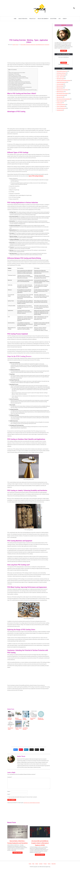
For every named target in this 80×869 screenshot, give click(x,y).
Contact (41, 863)
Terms (49, 863)
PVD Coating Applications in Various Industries (17, 76)
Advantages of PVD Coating (14, 73)
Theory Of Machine (61, 106)
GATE (60, 18)
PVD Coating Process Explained (15, 79)
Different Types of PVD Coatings (15, 75)
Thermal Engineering (61, 108)
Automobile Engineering (26, 44)
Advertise (53, 863)
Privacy (45, 863)
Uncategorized (60, 110)
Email (8, 794)
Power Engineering (61, 100)
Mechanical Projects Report (62, 93)
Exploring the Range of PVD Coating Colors (17, 88)
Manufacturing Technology (43, 44)
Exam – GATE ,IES (60, 76)
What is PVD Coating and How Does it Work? (17, 72)
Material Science (60, 91)
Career (64, 18)
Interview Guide (60, 84)
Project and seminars (43, 18)
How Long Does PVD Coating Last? (15, 85)
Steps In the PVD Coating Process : (15, 80)
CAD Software (53, 18)
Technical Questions (61, 104)
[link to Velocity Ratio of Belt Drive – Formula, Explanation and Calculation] (17, 832)
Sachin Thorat (15, 44)
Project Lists (59, 102)
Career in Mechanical (61, 74)
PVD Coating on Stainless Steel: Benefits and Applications (19, 81)
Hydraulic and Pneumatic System (63, 80)
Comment (9, 777)
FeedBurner (66, 64)
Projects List (32, 18)
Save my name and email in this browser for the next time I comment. (23, 797)
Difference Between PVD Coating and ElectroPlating (18, 77)
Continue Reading (17, 852)
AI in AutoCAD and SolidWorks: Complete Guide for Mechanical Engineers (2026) (40, 843)
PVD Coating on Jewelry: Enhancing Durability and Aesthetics (20, 83)
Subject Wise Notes (22, 18)
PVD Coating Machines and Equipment (16, 84)
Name (8, 791)
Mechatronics (60, 97)
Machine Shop (60, 87)
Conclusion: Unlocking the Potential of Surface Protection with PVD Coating (23, 89)
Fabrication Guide (34, 44)
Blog (33, 863)
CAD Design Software (61, 73)
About (36, 863)
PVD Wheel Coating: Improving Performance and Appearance (20, 87)
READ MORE (63, 50)
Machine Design (60, 86)
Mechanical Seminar (61, 95)
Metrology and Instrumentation (63, 99)
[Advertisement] (28, 31)
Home (15, 18)
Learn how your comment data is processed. (32, 802)
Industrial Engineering (61, 82)
